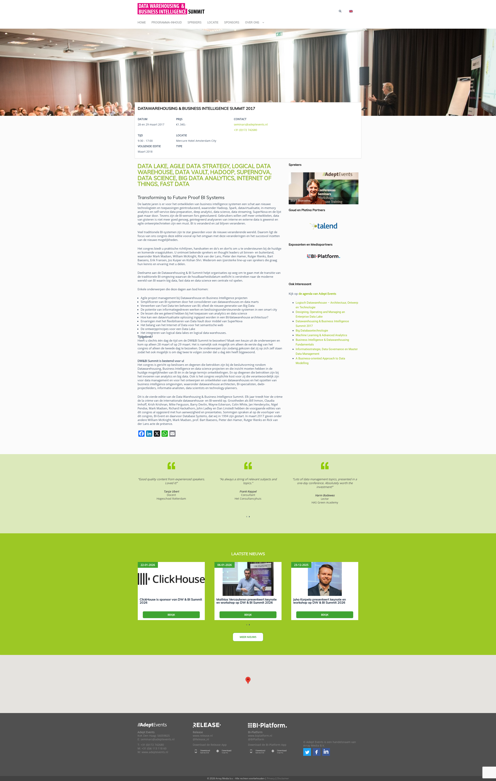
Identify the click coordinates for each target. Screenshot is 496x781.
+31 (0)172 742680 (245, 130)
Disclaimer (283, 778)
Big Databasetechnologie (312, 330)
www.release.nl (203, 735)
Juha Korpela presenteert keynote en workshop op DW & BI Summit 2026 (319, 600)
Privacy (271, 778)
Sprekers (195, 22)
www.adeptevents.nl (155, 752)
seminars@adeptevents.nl (251, 124)
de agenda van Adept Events (317, 294)
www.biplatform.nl (260, 735)
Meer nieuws (248, 637)
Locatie (212, 22)
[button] (307, 752)
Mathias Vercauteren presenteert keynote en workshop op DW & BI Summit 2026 (246, 600)
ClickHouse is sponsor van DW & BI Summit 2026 (171, 600)
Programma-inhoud (167, 22)
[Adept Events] (171, 8)
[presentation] (10, 72)
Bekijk (171, 614)
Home (142, 22)
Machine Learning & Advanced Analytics (321, 335)
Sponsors (231, 22)
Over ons (252, 22)
